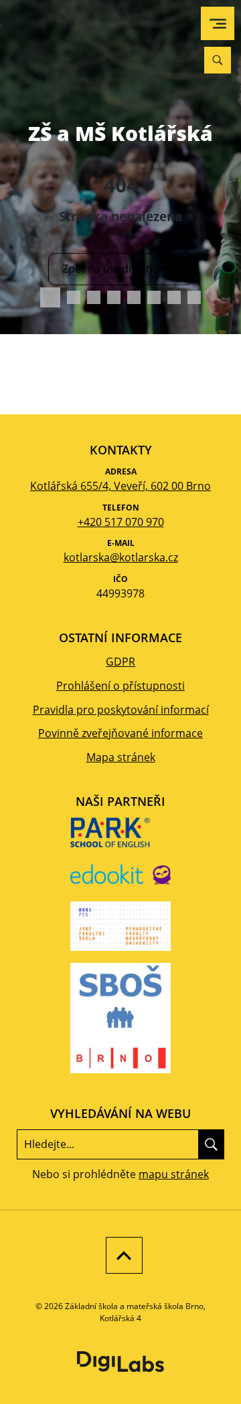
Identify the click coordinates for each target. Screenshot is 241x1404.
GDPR (120, 661)
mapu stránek (174, 1174)
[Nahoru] (121, 1255)
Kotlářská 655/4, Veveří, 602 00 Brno (120, 485)
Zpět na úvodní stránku (120, 268)
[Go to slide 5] (134, 297)
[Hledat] (211, 1144)
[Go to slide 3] (93, 297)
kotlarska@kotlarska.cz (121, 557)
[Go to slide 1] (50, 297)
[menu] (218, 23)
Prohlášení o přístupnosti (120, 685)
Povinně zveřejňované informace (120, 733)
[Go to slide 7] (174, 297)
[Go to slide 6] (154, 297)
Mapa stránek (120, 757)
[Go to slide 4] (113, 297)
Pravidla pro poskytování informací (121, 709)
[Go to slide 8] (194, 297)
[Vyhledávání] (217, 60)
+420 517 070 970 (121, 522)
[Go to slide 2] (73, 297)
